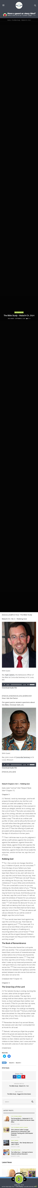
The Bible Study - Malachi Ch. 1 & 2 (19, 1086)
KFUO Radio (11, 318)
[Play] (4, 685)
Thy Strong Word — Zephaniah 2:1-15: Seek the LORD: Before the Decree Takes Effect (22, 1120)
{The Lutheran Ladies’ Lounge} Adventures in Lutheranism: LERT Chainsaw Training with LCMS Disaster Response (22, 1132)
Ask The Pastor (19, 312)
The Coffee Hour (15, 1150)
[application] (19, 685)
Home (9, 20)
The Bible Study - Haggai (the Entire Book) (19, 1094)
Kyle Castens (10, 675)
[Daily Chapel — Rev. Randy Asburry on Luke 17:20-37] (6, 1142)
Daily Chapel (14, 1140)
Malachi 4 (18, 1062)
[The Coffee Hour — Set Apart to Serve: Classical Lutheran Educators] (6, 1152)
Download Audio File (9, 688)
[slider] (32, 684)
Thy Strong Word (16, 1116)
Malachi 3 (11, 1062)
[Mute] (28, 685)
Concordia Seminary (23, 757)
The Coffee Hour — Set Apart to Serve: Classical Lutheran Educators (22, 1153)
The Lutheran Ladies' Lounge (19, 1127)
